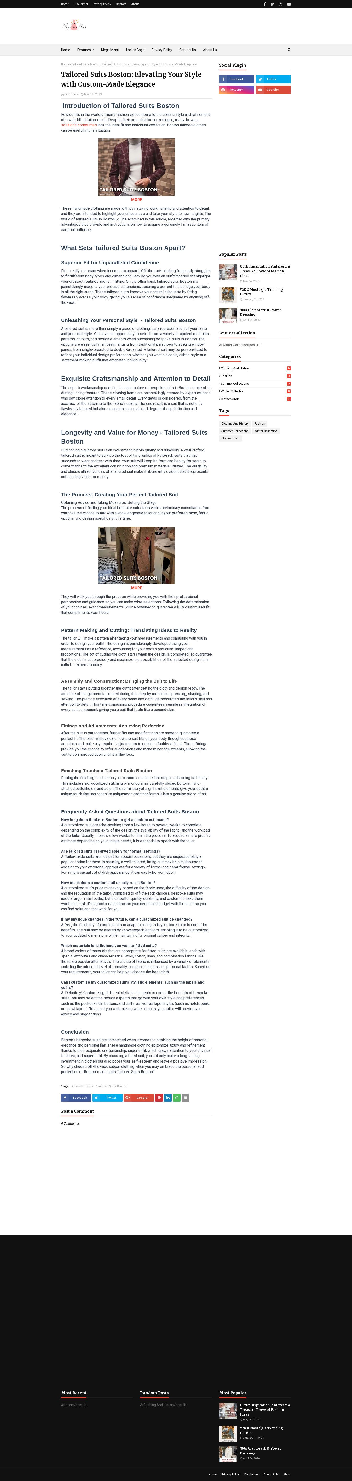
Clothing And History (255, 368)
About (135, 4)
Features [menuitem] (84, 50)
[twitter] (272, 4)
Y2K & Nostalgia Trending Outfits (261, 292)
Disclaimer (81, 4)
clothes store (255, 399)
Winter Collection (255, 391)
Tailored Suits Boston (85, 64)
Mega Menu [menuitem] (110, 50)
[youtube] (288, 4)
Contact (121, 4)
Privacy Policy (102, 4)
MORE (136, 199)
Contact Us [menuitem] (187, 50)
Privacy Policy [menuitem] (162, 50)
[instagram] (281, 4)
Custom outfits (82, 1086)
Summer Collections (255, 383)
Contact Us (271, 1474)
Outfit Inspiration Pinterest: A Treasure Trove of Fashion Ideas (265, 271)
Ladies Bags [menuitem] (135, 50)
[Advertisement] (255, 173)
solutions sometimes (79, 125)
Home (65, 4)
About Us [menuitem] (210, 50)
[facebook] (264, 4)
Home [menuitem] (65, 50)
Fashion (255, 376)
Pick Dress (71, 94)
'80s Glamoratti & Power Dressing (260, 312)
